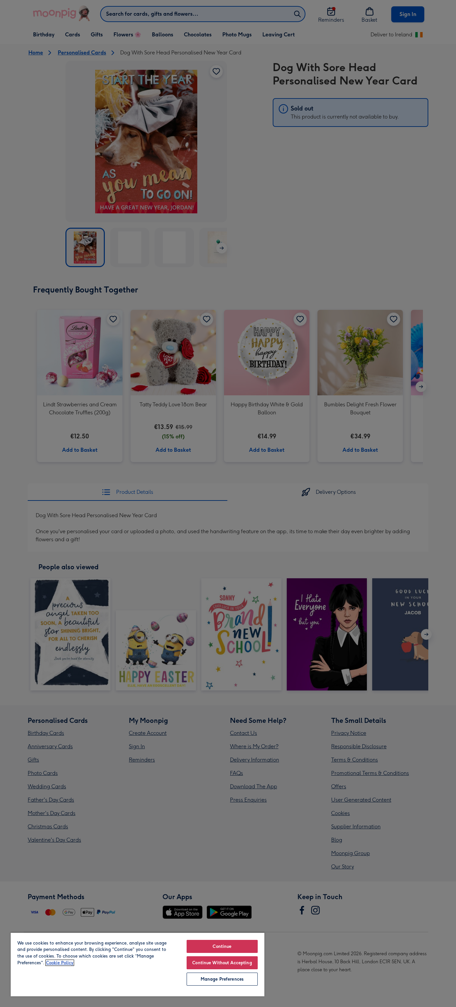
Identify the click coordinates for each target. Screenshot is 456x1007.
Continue (222, 946)
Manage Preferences (222, 979)
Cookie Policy (59, 962)
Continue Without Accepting (222, 962)
